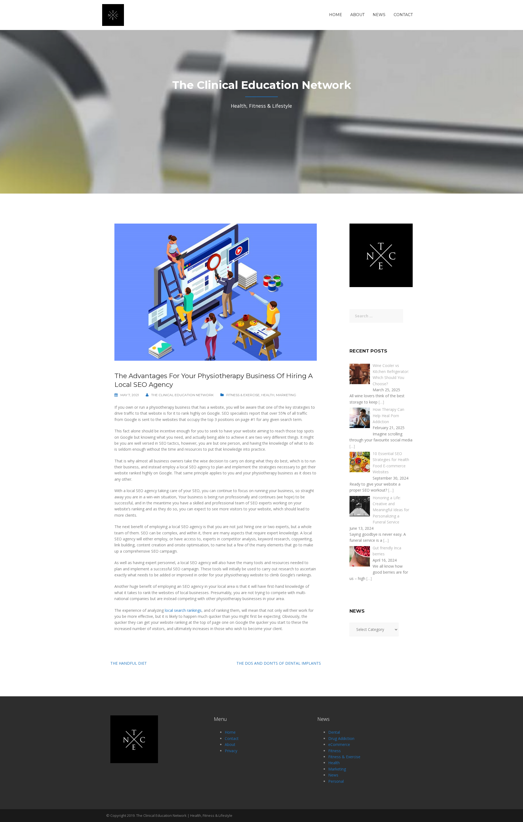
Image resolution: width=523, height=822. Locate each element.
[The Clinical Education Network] (113, 14)
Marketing (286, 395)
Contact (403, 15)
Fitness (334, 750)
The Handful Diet (128, 663)
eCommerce (339, 744)
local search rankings (183, 610)
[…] (381, 402)
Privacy (231, 750)
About (357, 15)
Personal (336, 781)
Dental (334, 732)
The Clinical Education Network (182, 395)
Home (335, 15)
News (379, 15)
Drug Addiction (341, 738)
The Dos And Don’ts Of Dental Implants (278, 663)
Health (267, 395)
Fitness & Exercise (243, 395)
